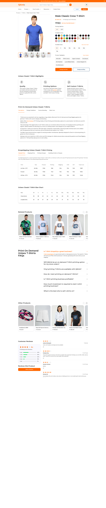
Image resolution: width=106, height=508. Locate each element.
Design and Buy (81, 69)
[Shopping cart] (86, 4)
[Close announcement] (104, 1)
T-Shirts (23, 12)
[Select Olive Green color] (80, 36)
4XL (74, 48)
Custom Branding (42, 110)
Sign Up (84, 9)
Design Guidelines (31, 110)
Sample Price (21, 153)
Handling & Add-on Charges (55, 153)
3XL (70, 48)
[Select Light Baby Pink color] (72, 41)
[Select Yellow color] (62, 36)
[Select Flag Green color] (67, 38)
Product (26, 9)
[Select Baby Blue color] (59, 41)
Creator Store (56, 9)
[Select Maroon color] (72, 38)
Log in (77, 9)
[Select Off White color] (80, 38)
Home (19, 9)
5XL (79, 48)
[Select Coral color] (64, 41)
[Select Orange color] (62, 38)
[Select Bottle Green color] (59, 36)
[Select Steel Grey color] (83, 36)
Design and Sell (63, 69)
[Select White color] (78, 36)
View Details (86, 55)
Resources (46, 9)
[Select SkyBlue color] (64, 36)
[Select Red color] (75, 38)
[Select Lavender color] (70, 41)
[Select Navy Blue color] (72, 36)
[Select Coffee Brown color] (56, 38)
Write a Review (29, 369)
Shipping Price (31, 153)
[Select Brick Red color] (86, 36)
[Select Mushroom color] (86, 38)
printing (55, 90)
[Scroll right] (86, 212)
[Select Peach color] (78, 38)
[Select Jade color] (89, 38)
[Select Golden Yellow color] (59, 38)
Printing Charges (41, 153)
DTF (62, 29)
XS (57, 48)
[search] (70, 5)
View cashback (61, 1)
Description (21, 110)
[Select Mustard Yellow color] (75, 41)
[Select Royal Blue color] (56, 36)
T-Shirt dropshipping (49, 254)
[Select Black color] (75, 36)
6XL (84, 48)
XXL (65, 48)
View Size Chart (85, 44)
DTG (57, 29)
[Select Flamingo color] (56, 41)
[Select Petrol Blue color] (89, 36)
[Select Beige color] (67, 41)
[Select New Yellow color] (64, 38)
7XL (57, 51)
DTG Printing (30, 121)
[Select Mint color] (62, 41)
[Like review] (43, 346)
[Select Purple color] (70, 38)
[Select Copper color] (83, 38)
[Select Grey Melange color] (70, 36)
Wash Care (52, 110)
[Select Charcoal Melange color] (67, 36)
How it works (36, 9)
